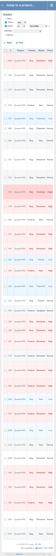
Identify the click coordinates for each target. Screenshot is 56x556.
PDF (51, 548)
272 (10, 234)
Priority (50, 50)
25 (36, 544)
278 (10, 206)
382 (10, 75)
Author (10, 26)
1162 (10, 399)
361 (10, 502)
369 (10, 386)
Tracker (31, 50)
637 (10, 118)
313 (10, 413)
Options (10, 35)
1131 (10, 445)
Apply (9, 43)
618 (10, 105)
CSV (46, 548)
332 (10, 192)
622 (10, 259)
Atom (40, 548)
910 (10, 310)
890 (10, 128)
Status (10, 22)
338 (10, 321)
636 (10, 519)
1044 (10, 61)
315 (10, 330)
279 (10, 356)
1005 (10, 458)
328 (10, 487)
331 (10, 159)
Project (20, 50)
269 (10, 370)
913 (10, 177)
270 (10, 89)
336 (10, 472)
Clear (21, 43)
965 (10, 140)
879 (10, 534)
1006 (10, 430)
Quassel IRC (20, 61)
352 (10, 248)
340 (10, 270)
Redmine (19, 554)
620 (10, 286)
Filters (9, 19)
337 (10, 341)
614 (10, 301)
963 (10, 220)
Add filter (8, 31)
